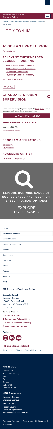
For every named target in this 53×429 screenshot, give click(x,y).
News (5, 376)
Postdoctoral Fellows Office (17, 319)
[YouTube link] (18, 338)
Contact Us (7, 307)
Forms (5, 266)
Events (5, 379)
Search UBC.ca (9, 388)
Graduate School (8, 21)
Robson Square (9, 407)
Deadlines (7, 260)
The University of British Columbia (19, 5)
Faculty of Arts (9, 51)
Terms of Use (28, 421)
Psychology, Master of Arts (17, 72)
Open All (8, 86)
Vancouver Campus (11, 397)
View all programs (13, 79)
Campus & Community (12, 244)
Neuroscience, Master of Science (20, 65)
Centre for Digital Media (12, 410)
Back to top (8, 350)
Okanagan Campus (11, 400)
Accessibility (7, 424)
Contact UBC (8, 371)
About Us (6, 276)
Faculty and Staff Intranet (16, 326)
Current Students (9, 239)
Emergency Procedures (11, 421)
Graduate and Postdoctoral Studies (26, 289)
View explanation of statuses (11, 130)
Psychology (7, 145)
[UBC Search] (47, 3)
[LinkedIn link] (12, 338)
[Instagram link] (5, 338)
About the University (11, 373)
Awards (6, 250)
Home (5, 228)
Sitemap (19, 350)
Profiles (28, 350)
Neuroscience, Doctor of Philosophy (21, 68)
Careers (6, 382)
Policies (6, 271)
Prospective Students (21, 21)
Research (36, 350)
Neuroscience (8, 148)
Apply (5, 282)
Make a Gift (7, 385)
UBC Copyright (40, 421)
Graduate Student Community (18, 323)
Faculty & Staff (39, 109)
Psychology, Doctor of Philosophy (20, 75)
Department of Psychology (14, 158)
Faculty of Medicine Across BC (16, 412)
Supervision (7, 255)
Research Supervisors (37, 21)
